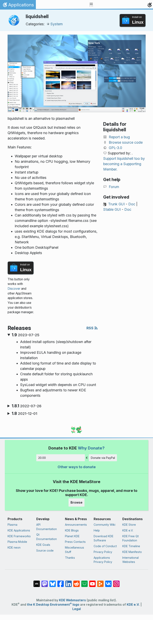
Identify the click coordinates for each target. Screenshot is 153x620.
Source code (45, 550)
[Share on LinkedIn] (68, 582)
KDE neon (14, 547)
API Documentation (46, 527)
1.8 (24, 413)
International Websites (130, 560)
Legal (76, 609)
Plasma (12, 524)
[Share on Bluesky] (52, 582)
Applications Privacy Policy (103, 560)
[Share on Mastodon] (44, 582)
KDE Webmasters (72, 600)
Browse (76, 502)
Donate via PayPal (103, 457)
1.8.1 (26, 406)
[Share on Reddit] (76, 582)
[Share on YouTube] (92, 582)
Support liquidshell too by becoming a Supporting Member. (124, 163)
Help (97, 530)
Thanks (70, 557)
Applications (18, 6)
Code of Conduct (105, 546)
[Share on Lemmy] (84, 582)
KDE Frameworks (19, 536)
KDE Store (129, 524)
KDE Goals (43, 544)
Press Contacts (75, 541)
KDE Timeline (131, 546)
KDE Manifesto (132, 552)
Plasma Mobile (17, 541)
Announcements (76, 524)
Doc (131, 204)
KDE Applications (19, 530)
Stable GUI (112, 209)
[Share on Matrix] (36, 582)
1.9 (25, 334)
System (56, 24)
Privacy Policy (103, 552)
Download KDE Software (103, 538)
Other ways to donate (77, 467)
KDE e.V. (127, 530)
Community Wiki (104, 524)
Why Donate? (91, 448)
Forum (114, 187)
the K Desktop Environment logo (53, 604)
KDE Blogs (72, 530)
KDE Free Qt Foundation (130, 538)
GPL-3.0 (115, 148)
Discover (14, 289)
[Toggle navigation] (91, 5)
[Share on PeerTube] (100, 582)
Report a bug (119, 137)
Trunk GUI (116, 204)
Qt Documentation (46, 537)
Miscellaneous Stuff (74, 550)
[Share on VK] (108, 582)
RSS (90, 328)
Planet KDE (72, 536)
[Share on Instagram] (116, 582)
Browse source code (126, 142)
